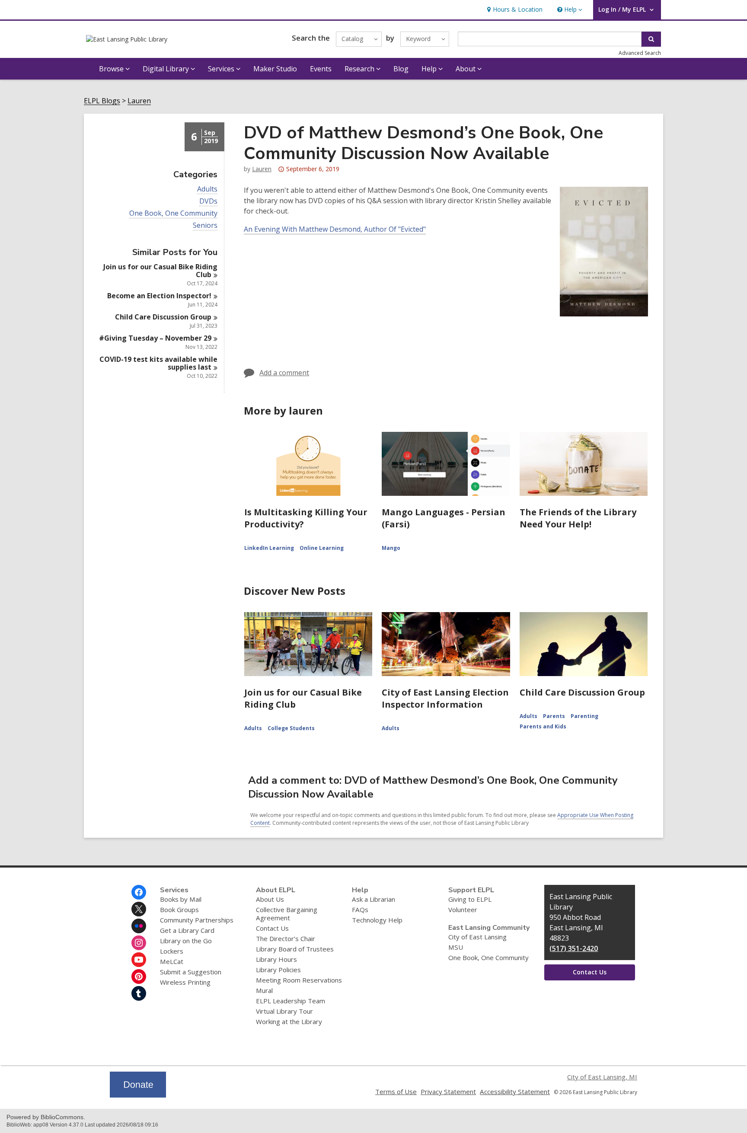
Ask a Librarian (373, 899)
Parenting (584, 716)
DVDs (208, 201)
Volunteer (462, 909)
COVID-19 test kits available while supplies (158, 363)
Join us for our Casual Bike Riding (160, 270)
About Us (270, 899)
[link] (513, 9)
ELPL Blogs (102, 101)
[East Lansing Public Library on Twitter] (138, 909)
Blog (401, 68)
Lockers (171, 951)
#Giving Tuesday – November (155, 338)
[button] (568, 9)
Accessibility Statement (515, 1091)
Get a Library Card (187, 930)
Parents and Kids (543, 726)
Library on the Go (186, 940)
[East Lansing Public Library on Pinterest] (138, 976)
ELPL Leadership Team (290, 1000)
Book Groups (179, 909)
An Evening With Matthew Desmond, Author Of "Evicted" (335, 229)
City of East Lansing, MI (602, 1076)
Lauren (139, 101)
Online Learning (322, 548)
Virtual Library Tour (284, 1011)
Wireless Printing (185, 982)
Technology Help (377, 920)
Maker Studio (275, 68)
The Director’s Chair (285, 938)
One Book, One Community (173, 213)
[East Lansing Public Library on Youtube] (138, 959)
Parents (554, 716)
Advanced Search (640, 53)
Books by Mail (180, 899)
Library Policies (278, 969)
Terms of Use (396, 1091)
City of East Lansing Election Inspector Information (445, 698)
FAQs (360, 909)
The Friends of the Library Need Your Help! (578, 518)
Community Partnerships (196, 920)
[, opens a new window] (138, 1095)
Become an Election (159, 295)
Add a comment (284, 372)
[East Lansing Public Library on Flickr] (138, 926)
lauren (261, 169)
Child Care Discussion (163, 317)
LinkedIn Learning (269, 548)
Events (321, 68)
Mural (264, 990)
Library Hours (276, 959)
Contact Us (272, 928)
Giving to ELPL (470, 899)
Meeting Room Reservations (299, 980)
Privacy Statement (448, 1091)
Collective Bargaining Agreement (286, 913)
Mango (391, 548)
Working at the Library (289, 1021)
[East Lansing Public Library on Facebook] (138, 892)
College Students (291, 728)
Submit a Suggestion (190, 971)
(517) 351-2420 (573, 948)
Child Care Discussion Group (582, 692)
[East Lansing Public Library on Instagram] (138, 942)
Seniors (205, 225)
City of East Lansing (477, 936)
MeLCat (171, 961)
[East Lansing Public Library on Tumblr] (138, 993)
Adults (207, 189)
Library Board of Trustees (295, 949)
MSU (455, 947)
